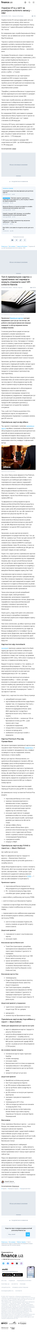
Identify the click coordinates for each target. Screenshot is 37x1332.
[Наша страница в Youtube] (12, 1263)
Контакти (18, 1290)
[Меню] (33, 2)
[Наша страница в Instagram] (21, 1263)
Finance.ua (4, 246)
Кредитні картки (13, 1188)
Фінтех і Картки (17, 287)
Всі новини (12, 246)
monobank (4, 648)
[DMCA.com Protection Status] (4, 1325)
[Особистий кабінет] (25, 2)
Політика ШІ (5, 1284)
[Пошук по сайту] (29, 2)
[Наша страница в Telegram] (3, 1263)
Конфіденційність (7, 1290)
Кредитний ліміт (25, 1188)
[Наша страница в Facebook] (8, 1263)
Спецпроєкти (5, 1287)
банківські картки (16, 318)
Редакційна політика (24, 1280)
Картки (4, 1188)
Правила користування (20, 1287)
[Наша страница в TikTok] (17, 1263)
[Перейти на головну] (6, 2)
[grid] (18, 748)
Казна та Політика (17, 16)
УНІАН (14, 149)
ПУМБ (29, 876)
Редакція (12, 1280)
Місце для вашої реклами (18, 164)
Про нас (4, 1280)
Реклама (22, 1284)
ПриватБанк (29, 748)
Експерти (15, 1284)
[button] (28, 1234)
